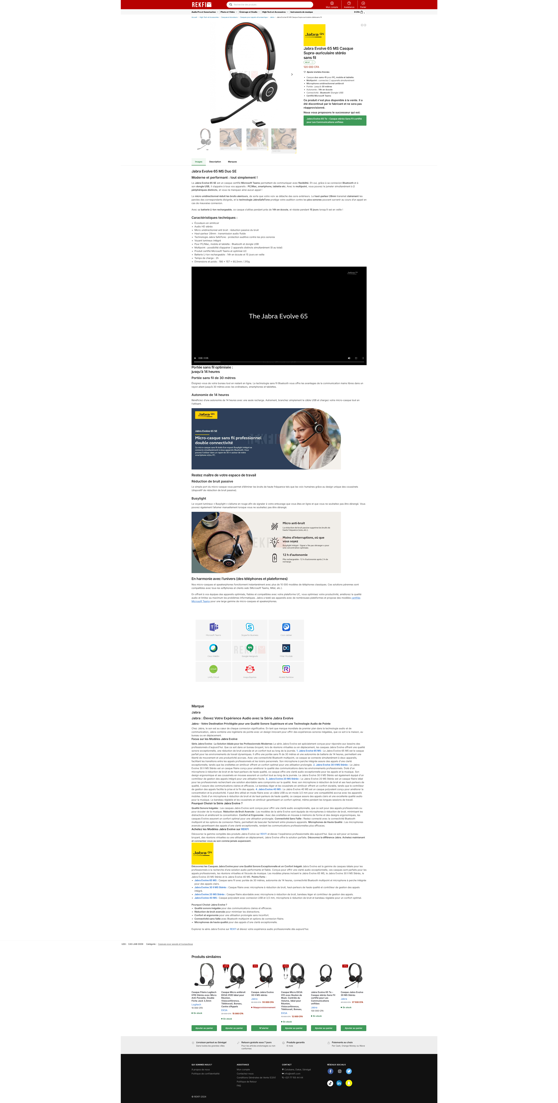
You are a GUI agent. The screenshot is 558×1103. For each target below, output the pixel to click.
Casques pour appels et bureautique (254, 17)
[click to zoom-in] (244, 74)
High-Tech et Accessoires (209, 17)
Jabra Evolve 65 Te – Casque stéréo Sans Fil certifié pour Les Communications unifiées (334, 120)
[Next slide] (292, 74)
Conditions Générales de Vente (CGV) (256, 1077)
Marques (232, 161)
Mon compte (332, 7)
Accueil (194, 17)
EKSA (224, 1010)
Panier (363, 7)
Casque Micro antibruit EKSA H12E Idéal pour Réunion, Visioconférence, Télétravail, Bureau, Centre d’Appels (233, 999)
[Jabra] (314, 35)
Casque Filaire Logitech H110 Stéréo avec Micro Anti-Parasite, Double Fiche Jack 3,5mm (204, 996)
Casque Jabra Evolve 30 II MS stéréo (262, 993)
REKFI (245, 829)
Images (198, 161)
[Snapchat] (349, 1085)
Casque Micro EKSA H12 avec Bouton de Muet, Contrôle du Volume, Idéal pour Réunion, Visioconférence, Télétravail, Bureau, (291, 1001)
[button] (360, 12)
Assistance (349, 7)
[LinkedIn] (339, 1085)
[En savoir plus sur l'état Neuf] (312, 62)
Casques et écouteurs (229, 17)
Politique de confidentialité (206, 1073)
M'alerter (264, 1028)
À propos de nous (201, 1069)
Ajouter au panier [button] (204, 1028)
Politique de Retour (247, 1081)
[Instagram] (339, 1073)
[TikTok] (330, 1085)
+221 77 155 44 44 (293, 1077)
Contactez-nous (245, 1073)
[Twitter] (349, 1073)
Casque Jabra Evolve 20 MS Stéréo (352, 993)
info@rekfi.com (292, 1073)
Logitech (196, 1004)
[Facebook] (330, 1073)
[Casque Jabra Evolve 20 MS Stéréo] (362, 25)
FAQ (239, 1085)
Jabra (272, 17)
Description (215, 161)
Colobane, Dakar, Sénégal (297, 1069)
